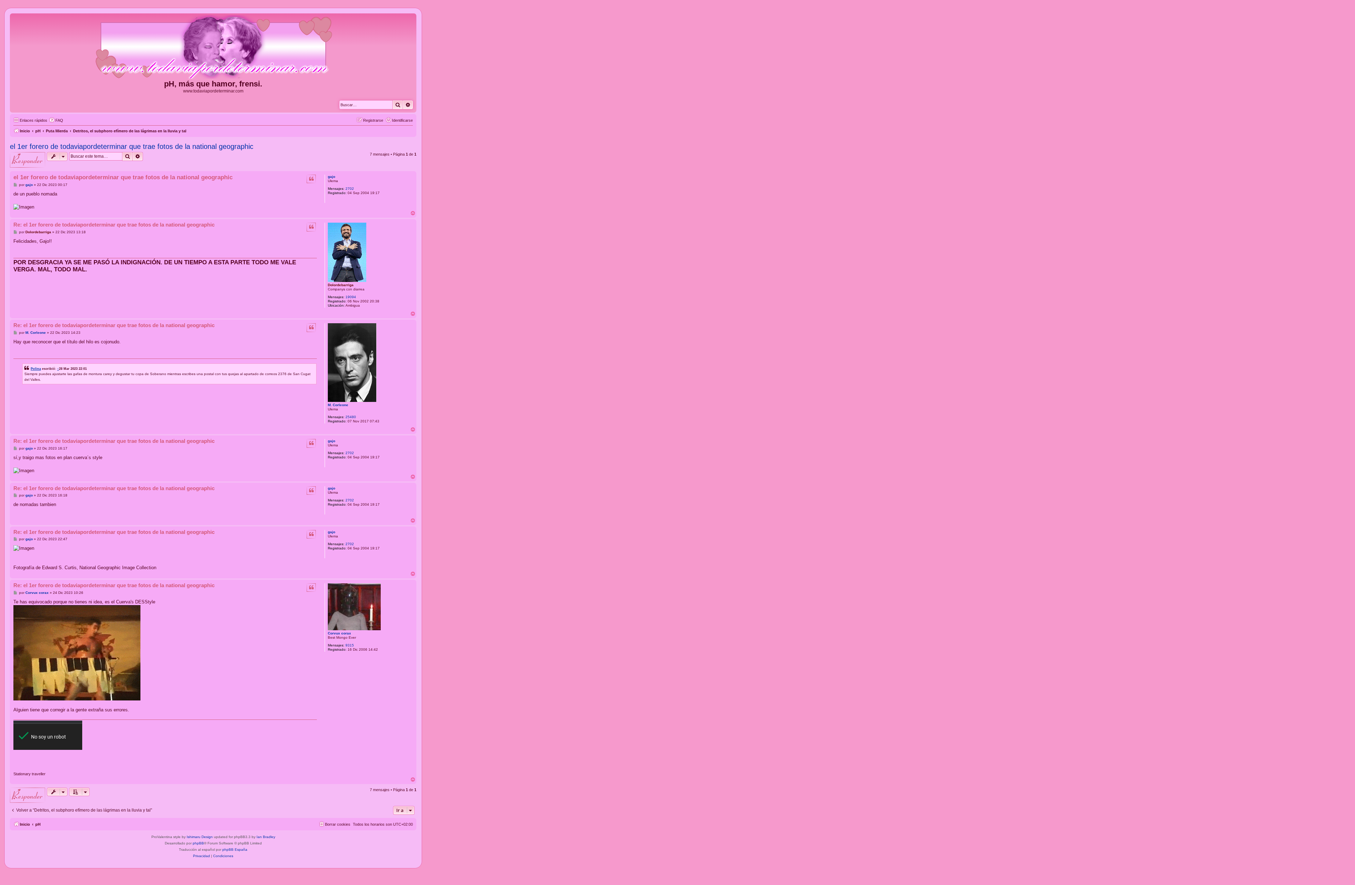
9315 (349, 645)
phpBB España (234, 849)
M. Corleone (338, 405)
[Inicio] (213, 47)
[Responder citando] (311, 179)
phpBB (198, 843)
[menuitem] (56, 120)
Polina (36, 369)
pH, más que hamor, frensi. (213, 83)
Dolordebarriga (341, 285)
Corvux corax (339, 633)
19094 (350, 297)
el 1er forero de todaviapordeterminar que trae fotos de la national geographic (131, 146)
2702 (349, 189)
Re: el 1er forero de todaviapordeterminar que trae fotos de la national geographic (114, 225)
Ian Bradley (266, 837)
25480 (350, 417)
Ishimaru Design (200, 837)
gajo (331, 177)
